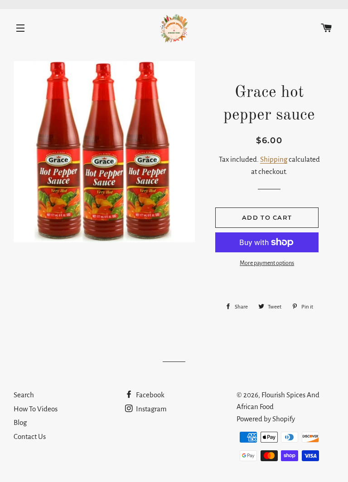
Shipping (273, 159)
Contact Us (30, 436)
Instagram (151, 409)
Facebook (149, 395)
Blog (20, 422)
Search (24, 395)
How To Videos (36, 409)
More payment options (267, 263)
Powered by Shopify (266, 419)
